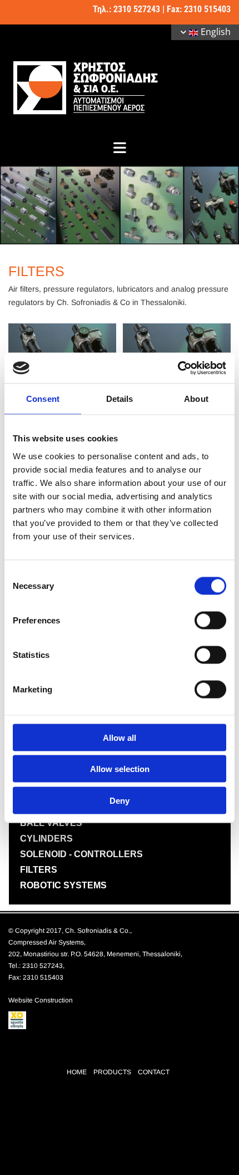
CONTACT (154, 1072)
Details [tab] (119, 399)
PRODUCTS (112, 1072)
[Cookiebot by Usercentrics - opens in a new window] (177, 368)
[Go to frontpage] (119, 87)
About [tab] (196, 399)
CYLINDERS (46, 838)
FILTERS (38, 869)
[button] (119, 147)
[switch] (210, 620)
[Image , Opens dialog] (119, 205)
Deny (119, 800)
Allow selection (120, 769)
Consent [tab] (42, 399)
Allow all (119, 737)
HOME (77, 1072)
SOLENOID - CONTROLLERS (81, 854)
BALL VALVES (51, 823)
